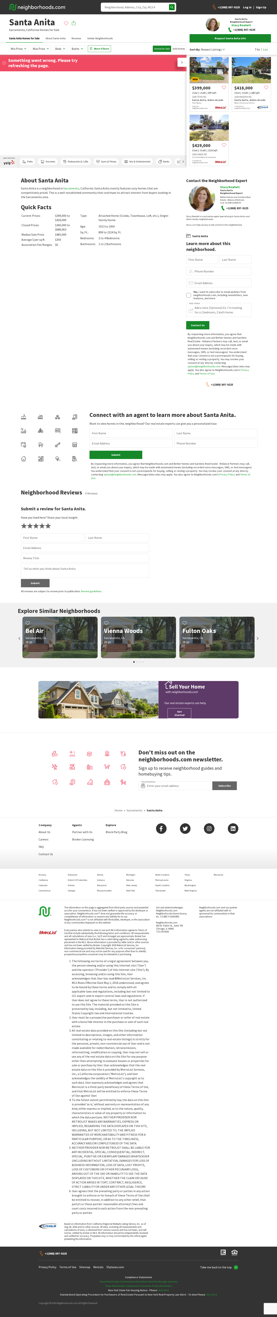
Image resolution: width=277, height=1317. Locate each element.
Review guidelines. (91, 591)
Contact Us (46, 854)
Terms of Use (207, 373)
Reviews (76, 38)
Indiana (101, 880)
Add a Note (194, 303)
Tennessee (160, 890)
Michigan (130, 874)
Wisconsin (218, 874)
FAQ (41, 847)
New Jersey (131, 885)
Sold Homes (179, 48)
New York (130, 890)
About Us (44, 832)
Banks (166, 161)
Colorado (43, 885)
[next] (225, 70)
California (32, 30)
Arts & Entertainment (139, 161)
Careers (43, 839)
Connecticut (45, 890)
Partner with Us (82, 832)
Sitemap (84, 1267)
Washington (190, 885)
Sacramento (71, 188)
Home (118, 810)
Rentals (98, 1267)
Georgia (71, 890)
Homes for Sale (162, 48)
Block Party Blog (116, 832)
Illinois (100, 874)
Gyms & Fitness (108, 161)
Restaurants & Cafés (78, 161)
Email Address (203, 282)
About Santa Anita (56, 38)
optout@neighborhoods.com (204, 366)
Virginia (188, 880)
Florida (71, 885)
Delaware (72, 874)
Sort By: (195, 49)
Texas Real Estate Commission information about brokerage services (139, 1281)
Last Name (229, 259)
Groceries (50, 161)
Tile (257, 49)
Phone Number (204, 271)
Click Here (163, 1290)
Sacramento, (17, 30)
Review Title (31, 558)
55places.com (115, 1267)
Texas (187, 874)
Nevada (130, 880)
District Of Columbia (77, 880)
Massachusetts (104, 890)
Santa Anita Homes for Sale (24, 38)
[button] (182, 62)
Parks (30, 161)
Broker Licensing (83, 839)
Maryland (101, 885)
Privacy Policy (227, 474)
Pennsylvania (161, 880)
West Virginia (190, 890)
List (265, 49)
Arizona (42, 874)
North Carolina (162, 874)
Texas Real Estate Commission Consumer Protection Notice (138, 1286)
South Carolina (162, 885)
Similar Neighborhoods (100, 38)
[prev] (193, 70)
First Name (195, 259)
